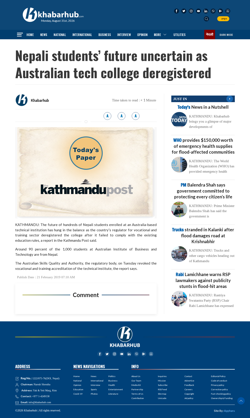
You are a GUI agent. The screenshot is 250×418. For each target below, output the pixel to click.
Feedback (189, 385)
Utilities (179, 34)
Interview (124, 34)
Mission (162, 380)
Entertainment (113, 389)
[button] (206, 18)
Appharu (229, 410)
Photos (94, 393)
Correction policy (219, 389)
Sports (94, 389)
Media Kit (136, 385)
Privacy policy (217, 385)
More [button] (157, 34)
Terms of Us (137, 393)
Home (30, 34)
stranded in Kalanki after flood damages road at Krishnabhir (203, 235)
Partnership (137, 389)
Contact (188, 376)
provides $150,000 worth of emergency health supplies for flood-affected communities (203, 146)
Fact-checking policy (221, 393)
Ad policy (188, 398)
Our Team (136, 380)
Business (104, 34)
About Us (135, 376)
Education (78, 389)
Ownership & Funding (221, 398)
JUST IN (180, 99)
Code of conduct (219, 380)
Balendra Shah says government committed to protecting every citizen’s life (203, 190)
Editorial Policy (218, 376)
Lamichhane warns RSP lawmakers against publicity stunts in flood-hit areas (203, 280)
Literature (113, 393)
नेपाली (209, 34)
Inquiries (162, 376)
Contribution (137, 398)
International (82, 34)
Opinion (142, 34)
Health (111, 385)
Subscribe (162, 385)
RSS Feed (162, 389)
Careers (188, 389)
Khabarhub (40, 100)
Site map (162, 393)
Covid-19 (77, 393)
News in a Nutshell (203, 107)
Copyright (189, 393)
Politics (111, 376)
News (43, 34)
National (60, 34)
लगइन (223, 18)
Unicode (162, 398)
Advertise (189, 380)
